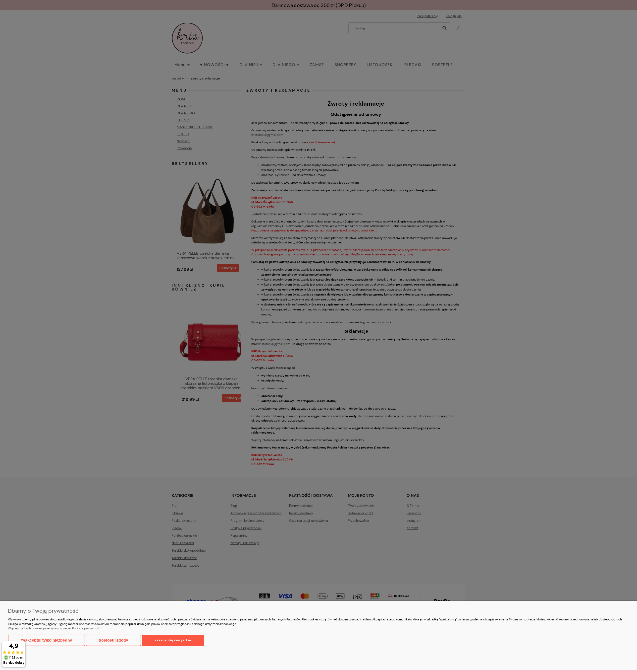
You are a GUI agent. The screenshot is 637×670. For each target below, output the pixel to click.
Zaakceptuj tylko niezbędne (46, 640)
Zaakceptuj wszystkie (173, 640)
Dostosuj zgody (113, 640)
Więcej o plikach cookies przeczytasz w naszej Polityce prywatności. (55, 628)
